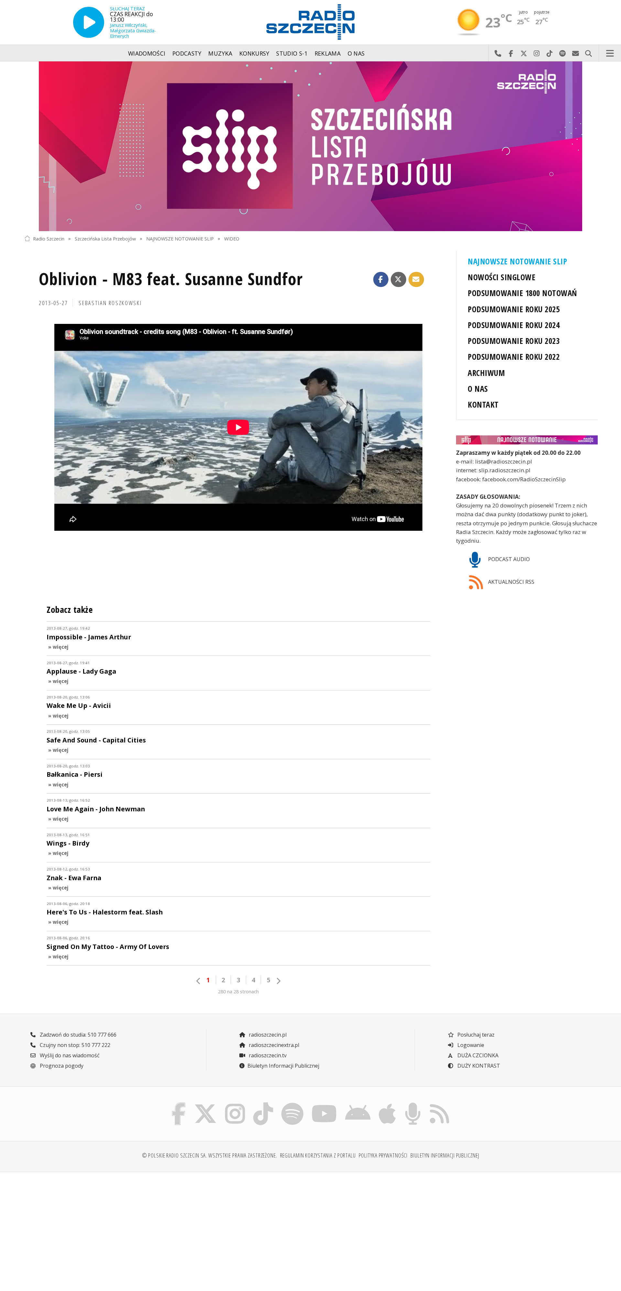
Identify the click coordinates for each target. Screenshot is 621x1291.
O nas (356, 53)
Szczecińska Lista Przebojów (105, 238)
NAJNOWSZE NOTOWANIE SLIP (180, 238)
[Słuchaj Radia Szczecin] (89, 22)
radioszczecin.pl (267, 1034)
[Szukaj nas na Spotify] (292, 1104)
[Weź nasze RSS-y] (439, 1104)
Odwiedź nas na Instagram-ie (536, 53)
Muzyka (220, 53)
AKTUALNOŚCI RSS (510, 581)
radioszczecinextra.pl (273, 1045)
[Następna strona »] (278, 981)
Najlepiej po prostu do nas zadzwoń (497, 53)
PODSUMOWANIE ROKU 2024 (514, 325)
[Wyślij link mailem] (416, 279)
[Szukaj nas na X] (205, 1104)
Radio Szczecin (48, 238)
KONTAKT (483, 404)
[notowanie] (527, 439)
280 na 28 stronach (238, 991)
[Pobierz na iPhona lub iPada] (387, 1104)
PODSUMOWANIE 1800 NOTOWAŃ (522, 293)
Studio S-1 (292, 53)
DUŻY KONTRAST (478, 1065)
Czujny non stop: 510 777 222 (74, 1045)
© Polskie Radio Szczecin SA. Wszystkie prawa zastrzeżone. (209, 1155)
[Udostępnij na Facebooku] (381, 279)
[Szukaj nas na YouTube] (324, 1104)
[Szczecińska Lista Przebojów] (310, 146)
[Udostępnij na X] (398, 279)
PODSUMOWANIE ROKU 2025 (514, 309)
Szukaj (588, 53)
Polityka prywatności (383, 1155)
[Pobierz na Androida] (358, 1104)
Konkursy (254, 53)
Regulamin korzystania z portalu (318, 1155)
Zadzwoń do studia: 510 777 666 (77, 1034)
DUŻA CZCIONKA (477, 1055)
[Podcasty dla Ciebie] (412, 1104)
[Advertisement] (94, 1227)
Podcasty (187, 53)
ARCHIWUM (486, 373)
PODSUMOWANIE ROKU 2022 (514, 356)
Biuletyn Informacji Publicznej (283, 1065)
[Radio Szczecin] (310, 22)
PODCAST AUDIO (508, 559)
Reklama (328, 53)
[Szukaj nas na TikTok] (263, 1104)
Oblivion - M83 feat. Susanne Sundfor (171, 278)
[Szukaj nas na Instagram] (235, 1104)
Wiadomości (147, 53)
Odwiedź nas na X (523, 53)
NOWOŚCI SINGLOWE (501, 277)
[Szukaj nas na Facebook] (179, 1104)
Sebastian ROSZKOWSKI (110, 303)
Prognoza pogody (60, 1065)
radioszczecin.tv (267, 1055)
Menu (610, 53)
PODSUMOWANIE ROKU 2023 (514, 341)
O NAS (478, 388)
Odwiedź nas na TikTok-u (549, 53)
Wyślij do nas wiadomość (575, 53)
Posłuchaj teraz (475, 1034)
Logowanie (470, 1045)
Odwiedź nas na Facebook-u (510, 53)
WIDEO (231, 238)
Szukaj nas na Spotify (562, 53)
